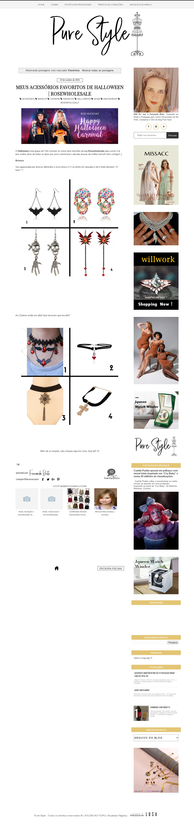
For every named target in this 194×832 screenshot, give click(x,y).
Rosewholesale (69, 103)
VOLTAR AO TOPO (95, 815)
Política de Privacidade (78, 4)
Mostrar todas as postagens (98, 70)
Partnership (110, 99)
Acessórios (28, 99)
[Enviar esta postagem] (17, 464)
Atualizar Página (117, 815)
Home (41, 4)
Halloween (84, 99)
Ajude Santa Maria (141, 690)
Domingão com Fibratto (160, 707)
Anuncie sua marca (140, 4)
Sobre (54, 4)
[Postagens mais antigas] (111, 569)
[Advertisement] (70, 539)
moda (97, 99)
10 (111, 472)
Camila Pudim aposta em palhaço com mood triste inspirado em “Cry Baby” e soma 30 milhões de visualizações (156, 473)
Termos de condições (110, 4)
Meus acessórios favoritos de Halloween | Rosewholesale (70, 90)
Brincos (42, 99)
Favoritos (69, 99)
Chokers (55, 99)
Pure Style (40, 815)
